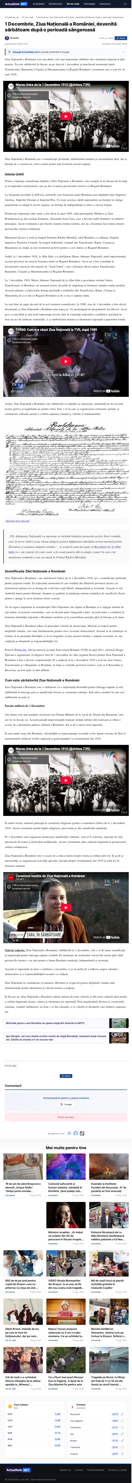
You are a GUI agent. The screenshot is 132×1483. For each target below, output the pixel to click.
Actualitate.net (12, 17)
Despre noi (65, 1470)
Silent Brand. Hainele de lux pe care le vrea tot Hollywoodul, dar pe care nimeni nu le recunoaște (22, 1332)
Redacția (14, 38)
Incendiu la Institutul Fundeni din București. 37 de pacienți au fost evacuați (108, 1187)
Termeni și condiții (117, 1470)
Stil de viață (73, 3)
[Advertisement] (23, 1218)
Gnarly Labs (19, 1479)
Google (68, 1104)
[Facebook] (75, 1133)
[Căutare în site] (125, 4)
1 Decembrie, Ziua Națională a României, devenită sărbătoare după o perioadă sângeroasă (79, 17)
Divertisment (55, 3)
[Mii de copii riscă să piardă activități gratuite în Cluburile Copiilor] (109, 1263)
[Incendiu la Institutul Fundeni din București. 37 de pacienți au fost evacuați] (109, 1166)
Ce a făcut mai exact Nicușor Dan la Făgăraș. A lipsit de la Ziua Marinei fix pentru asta (66, 1381)
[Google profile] (69, 1133)
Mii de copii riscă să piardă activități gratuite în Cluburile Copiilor (107, 1284)
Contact (79, 1470)
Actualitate (15, 4)
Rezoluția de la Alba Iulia (17, 521)
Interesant (105, 3)
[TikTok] (82, 1133)
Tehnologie (89, 3)
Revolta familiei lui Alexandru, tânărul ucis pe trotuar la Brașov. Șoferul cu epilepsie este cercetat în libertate (108, 1332)
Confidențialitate (95, 1470)
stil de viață (10, 1066)
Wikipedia (20, 650)
